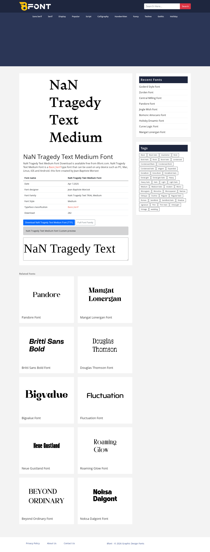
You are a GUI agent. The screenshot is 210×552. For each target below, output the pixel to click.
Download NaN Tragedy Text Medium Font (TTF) (49, 222)
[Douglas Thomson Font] (105, 345)
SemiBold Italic (168, 200)
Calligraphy (103, 16)
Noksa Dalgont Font (94, 519)
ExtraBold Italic (170, 173)
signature (144, 205)
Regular (164, 196)
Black (143, 155)
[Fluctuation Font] (105, 395)
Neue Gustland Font (36, 468)
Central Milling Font (150, 98)
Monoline (157, 191)
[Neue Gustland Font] (46, 445)
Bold (175, 155)
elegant (161, 168)
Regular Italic (176, 196)
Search (185, 6)
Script (88, 16)
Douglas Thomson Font (96, 368)
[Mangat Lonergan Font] (105, 294)
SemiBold (154, 200)
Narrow (182, 191)
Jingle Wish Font (148, 109)
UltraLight (175, 205)
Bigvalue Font (31, 418)
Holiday (174, 16)
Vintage (144, 209)
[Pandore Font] (46, 294)
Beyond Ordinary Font (37, 519)
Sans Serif (37, 16)
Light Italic (174, 182)
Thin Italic (163, 205)
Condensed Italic (147, 168)
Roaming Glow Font (94, 468)
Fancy (136, 16)
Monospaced (170, 191)
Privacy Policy (33, 543)
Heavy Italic (145, 182)
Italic (156, 182)
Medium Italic (156, 186)
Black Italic (153, 155)
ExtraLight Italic (159, 177)
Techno (148, 16)
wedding (154, 209)
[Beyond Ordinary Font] (46, 496)
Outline (154, 196)
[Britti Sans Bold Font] (46, 345)
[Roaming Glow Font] (105, 445)
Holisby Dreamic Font (151, 120)
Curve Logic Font (148, 126)
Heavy (171, 177)
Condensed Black (148, 164)
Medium (144, 186)
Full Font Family (85, 222)
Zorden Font (146, 92)
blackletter (165, 155)
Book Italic (165, 159)
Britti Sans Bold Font (36, 368)
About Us (51, 543)
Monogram (145, 191)
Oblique (144, 196)
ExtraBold (145, 173)
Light (164, 182)
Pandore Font (31, 317)
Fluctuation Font (91, 418)
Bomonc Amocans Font (152, 115)
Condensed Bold (165, 164)
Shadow (181, 200)
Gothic (161, 16)
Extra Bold (157, 173)
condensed (177, 159)
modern (169, 186)
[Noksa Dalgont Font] (105, 496)
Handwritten (121, 16)
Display (62, 16)
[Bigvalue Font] (46, 395)
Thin (154, 205)
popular (76, 16)
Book (155, 159)
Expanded (172, 168)
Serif (50, 16)
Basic (52, 167)
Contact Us (69, 543)
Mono (178, 186)
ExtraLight (145, 177)
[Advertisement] (105, 43)
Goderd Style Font (149, 86)
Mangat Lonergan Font (96, 317)
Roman (144, 200)
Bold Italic (145, 159)
